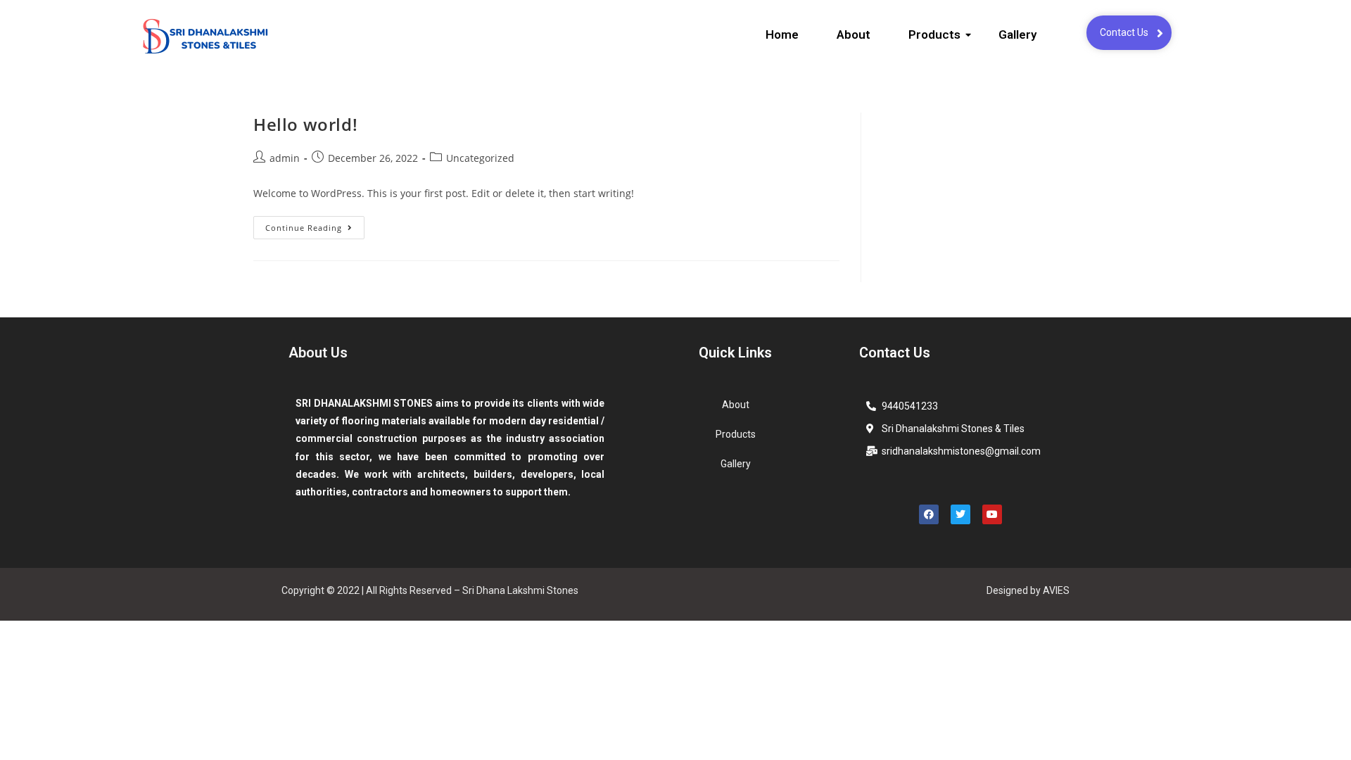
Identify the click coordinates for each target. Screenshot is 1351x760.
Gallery (1017, 34)
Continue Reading (314, 224)
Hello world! (305, 124)
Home (782, 34)
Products (934, 34)
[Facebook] (929, 514)
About (853, 34)
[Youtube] (992, 514)
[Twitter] (960, 514)
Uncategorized (480, 158)
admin (284, 158)
